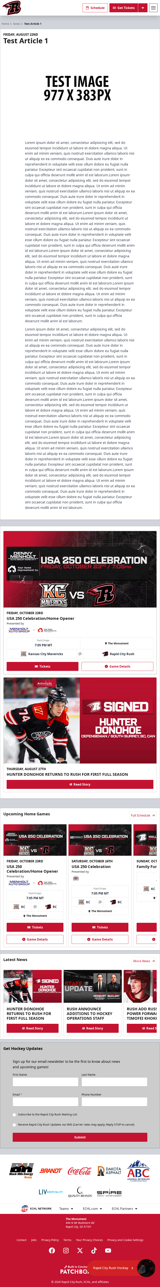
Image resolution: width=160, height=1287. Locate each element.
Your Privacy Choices (89, 1240)
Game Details (119, 666)
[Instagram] (65, 1250)
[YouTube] (108, 1250)
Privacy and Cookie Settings (125, 1240)
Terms (67, 1240)
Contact (22, 1240)
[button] (121, 1268)
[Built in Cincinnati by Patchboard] (80, 1269)
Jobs (34, 1240)
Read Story (82, 784)
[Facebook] (51, 1250)
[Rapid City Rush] (11, 8)
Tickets (44, 666)
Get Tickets (126, 8)
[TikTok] (94, 1250)
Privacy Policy (50, 1240)
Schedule (98, 8)
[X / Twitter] (80, 1250)
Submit (80, 1137)
